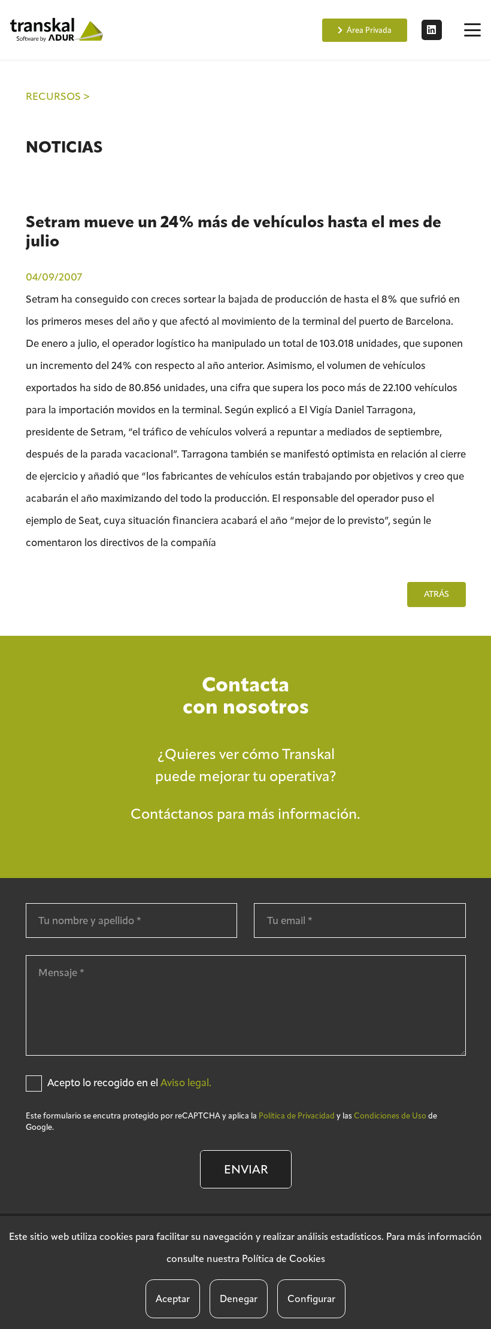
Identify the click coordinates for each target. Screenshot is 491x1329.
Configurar (311, 1298)
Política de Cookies (283, 1258)
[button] (472, 30)
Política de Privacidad (297, 1115)
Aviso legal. (185, 1083)
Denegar (238, 1298)
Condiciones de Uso (390, 1115)
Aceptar (173, 1298)
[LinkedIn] (432, 30)
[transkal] (58, 30)
